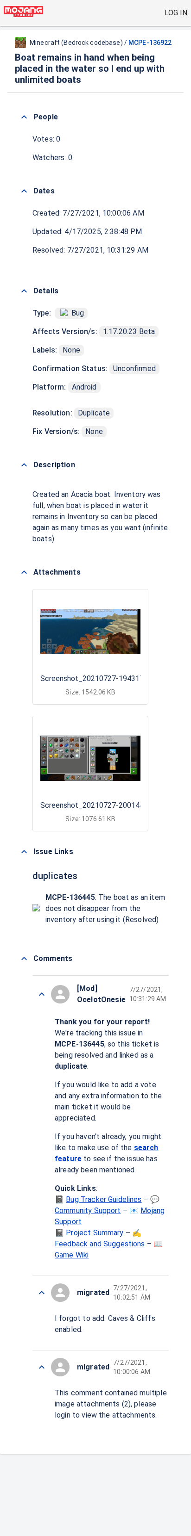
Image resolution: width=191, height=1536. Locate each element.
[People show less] (24, 117)
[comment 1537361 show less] (41, 1367)
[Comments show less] (24, 958)
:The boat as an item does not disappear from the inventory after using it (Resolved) (105, 908)
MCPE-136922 (150, 42)
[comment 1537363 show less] (41, 1292)
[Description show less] (24, 465)
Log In (176, 12)
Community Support (88, 1210)
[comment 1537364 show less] (41, 994)
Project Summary (94, 1232)
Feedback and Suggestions (100, 1243)
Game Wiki (72, 1255)
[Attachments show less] (24, 572)
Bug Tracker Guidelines (103, 1199)
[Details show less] (24, 291)
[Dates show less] (24, 191)
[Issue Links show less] (24, 851)
